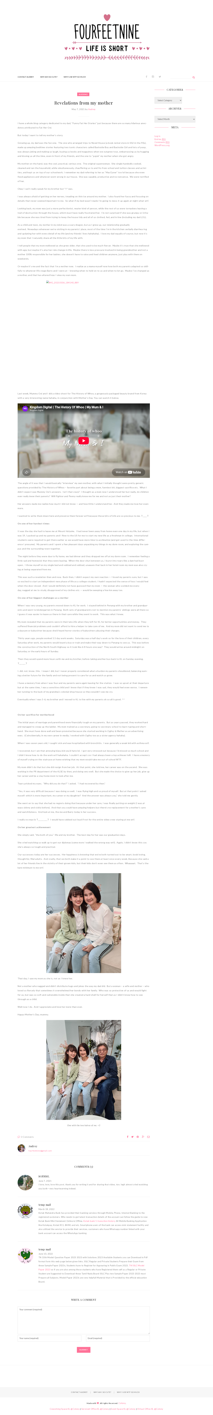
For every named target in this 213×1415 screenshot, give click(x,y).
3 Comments (27, 1137)
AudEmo (83, 94)
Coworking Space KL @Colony (65, 1409)
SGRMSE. (44, 1176)
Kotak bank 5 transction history (99, 1221)
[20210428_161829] (84, 1070)
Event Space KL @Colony (123, 1409)
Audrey (92, 109)
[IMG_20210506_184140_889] (84, 330)
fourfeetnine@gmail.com (40, 1151)
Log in (157, 136)
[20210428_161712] (84, 923)
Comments (162, 142)
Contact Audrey (26, 77)
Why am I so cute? (48, 77)
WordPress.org (162, 145)
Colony (122, 1403)
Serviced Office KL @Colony (95, 1409)
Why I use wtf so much (75, 77)
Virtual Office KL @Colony (150, 1409)
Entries (160, 139)
